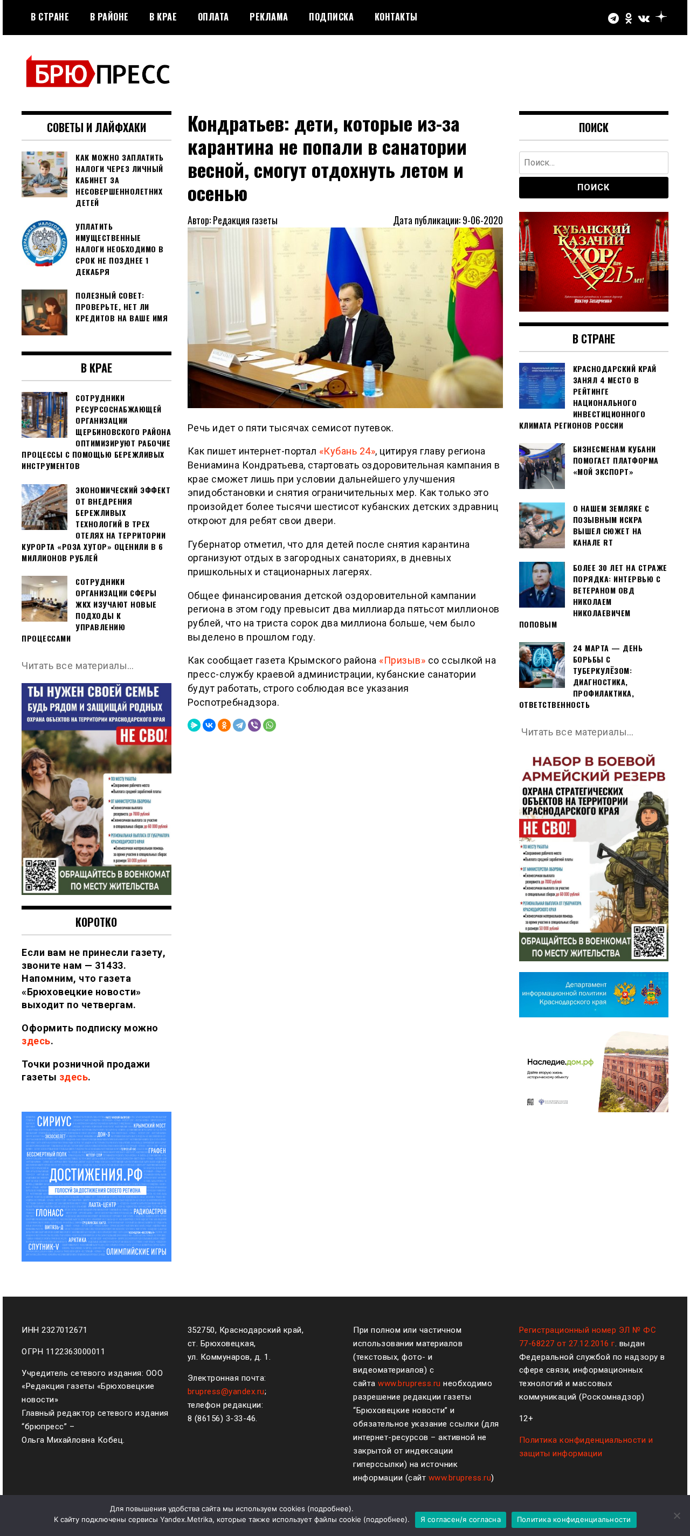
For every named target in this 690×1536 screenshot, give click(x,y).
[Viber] (254, 725)
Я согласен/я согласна (460, 1519)
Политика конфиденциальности (574, 1519)
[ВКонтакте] (209, 725)
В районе (109, 16)
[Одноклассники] (224, 725)
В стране (50, 16)
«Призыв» (402, 660)
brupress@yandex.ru (226, 1391)
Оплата (213, 16)
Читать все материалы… (78, 665)
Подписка (331, 16)
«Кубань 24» (347, 451)
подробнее (329, 1508)
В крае (163, 16)
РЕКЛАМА (269, 16)
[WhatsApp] (269, 725)
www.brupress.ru (409, 1383)
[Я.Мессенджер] (194, 725)
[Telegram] (239, 725)
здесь (36, 1040)
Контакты (396, 16)
